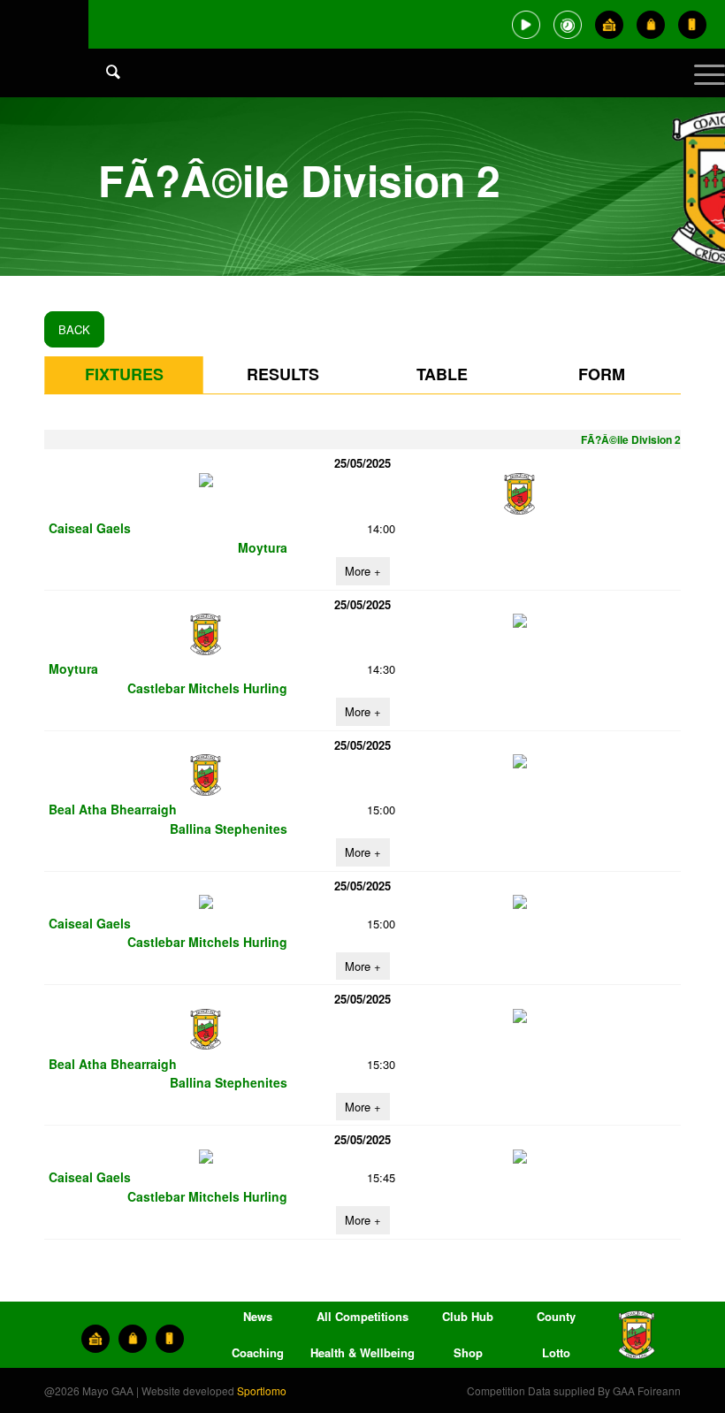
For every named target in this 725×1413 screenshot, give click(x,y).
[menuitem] (104, 88)
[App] (692, 25)
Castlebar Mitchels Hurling (207, 688)
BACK (74, 329)
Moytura (262, 547)
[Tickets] (609, 25)
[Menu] (700, 88)
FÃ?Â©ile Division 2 (631, 439)
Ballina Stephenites (228, 828)
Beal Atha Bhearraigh (113, 809)
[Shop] (651, 25)
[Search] (104, 71)
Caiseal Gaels (90, 528)
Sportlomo (261, 1390)
